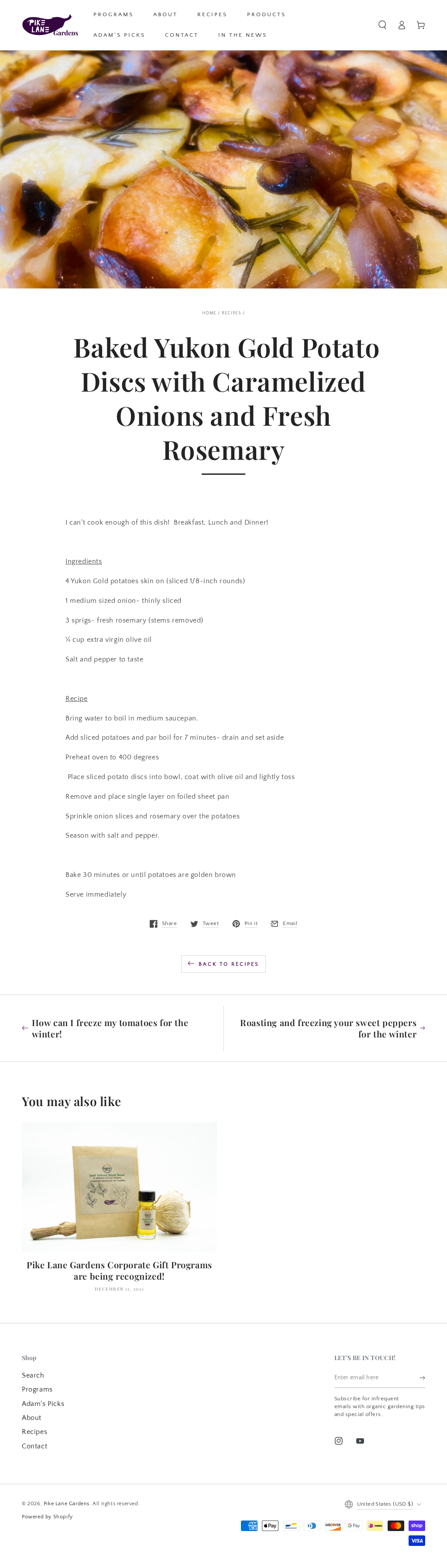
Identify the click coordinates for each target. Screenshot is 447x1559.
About (31, 1418)
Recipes (231, 313)
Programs (37, 1389)
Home (209, 313)
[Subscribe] (422, 1378)
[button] (382, 25)
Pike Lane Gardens (66, 1504)
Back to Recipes (229, 964)
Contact (34, 1446)
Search (33, 1375)
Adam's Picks (43, 1404)
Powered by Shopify (47, 1517)
